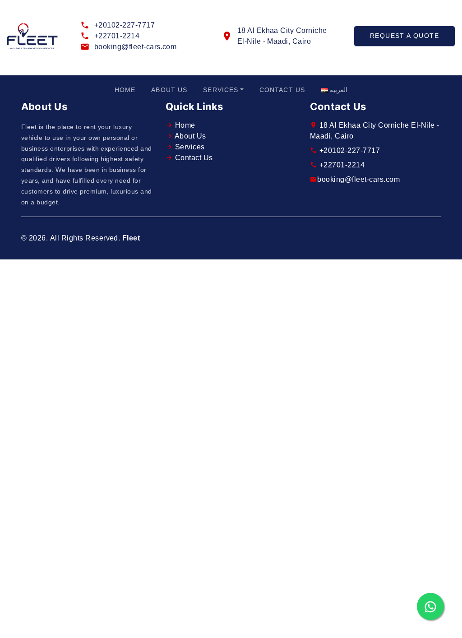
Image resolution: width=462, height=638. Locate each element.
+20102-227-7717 (124, 25)
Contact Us (282, 89)
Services (220, 89)
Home (125, 89)
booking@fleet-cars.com (135, 47)
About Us (169, 89)
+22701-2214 (116, 36)
